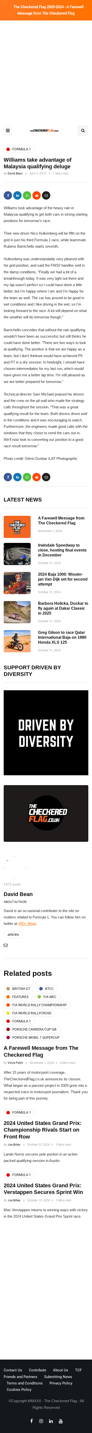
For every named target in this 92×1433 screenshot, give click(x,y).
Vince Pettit (15, 1063)
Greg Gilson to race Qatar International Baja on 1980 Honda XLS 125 (62, 637)
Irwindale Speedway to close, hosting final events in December (62, 550)
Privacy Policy (61, 1383)
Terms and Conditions (25, 1383)
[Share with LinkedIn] (17, 195)
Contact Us (13, 1370)
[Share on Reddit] (36, 195)
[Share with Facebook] (8, 195)
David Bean (15, 173)
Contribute (37, 1370)
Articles (13, 934)
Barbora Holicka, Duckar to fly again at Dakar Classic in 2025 (63, 608)
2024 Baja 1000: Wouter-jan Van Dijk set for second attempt (63, 579)
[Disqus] (46, 1291)
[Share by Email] (46, 195)
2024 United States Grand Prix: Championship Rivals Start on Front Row (42, 1130)
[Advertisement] (46, 69)
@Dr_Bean (27, 923)
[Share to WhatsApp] (27, 195)
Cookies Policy (19, 1389)
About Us (60, 1370)
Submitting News (58, 1377)
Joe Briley (14, 1144)
